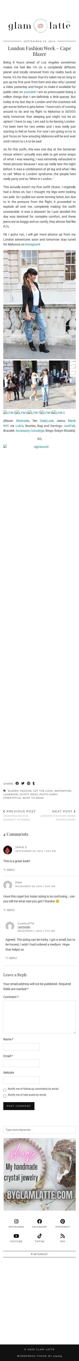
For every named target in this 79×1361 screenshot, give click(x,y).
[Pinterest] (21, 1279)
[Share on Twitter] (23, 784)
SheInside (22, 421)
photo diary (48, 794)
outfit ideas (29, 794)
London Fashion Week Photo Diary (58, 815)
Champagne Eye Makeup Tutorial (19, 815)
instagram (32, 244)
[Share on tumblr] (34, 784)
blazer (13, 790)
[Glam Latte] (39, 17)
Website (8, 1072)
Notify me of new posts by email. (27, 1094)
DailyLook (47, 421)
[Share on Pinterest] (29, 784)
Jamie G (21, 847)
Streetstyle (12, 797)
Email (8, 1056)
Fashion (26, 790)
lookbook (10, 794)
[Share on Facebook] (17, 784)
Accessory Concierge (30, 430)
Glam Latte (45, 1349)
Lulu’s (19, 426)
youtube (29, 92)
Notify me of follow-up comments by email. (33, 1088)
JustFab (69, 426)
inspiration (62, 790)
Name (8, 1039)
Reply (11, 869)
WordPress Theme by (39, 1356)
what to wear (33, 797)
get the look (43, 790)
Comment (11, 997)
